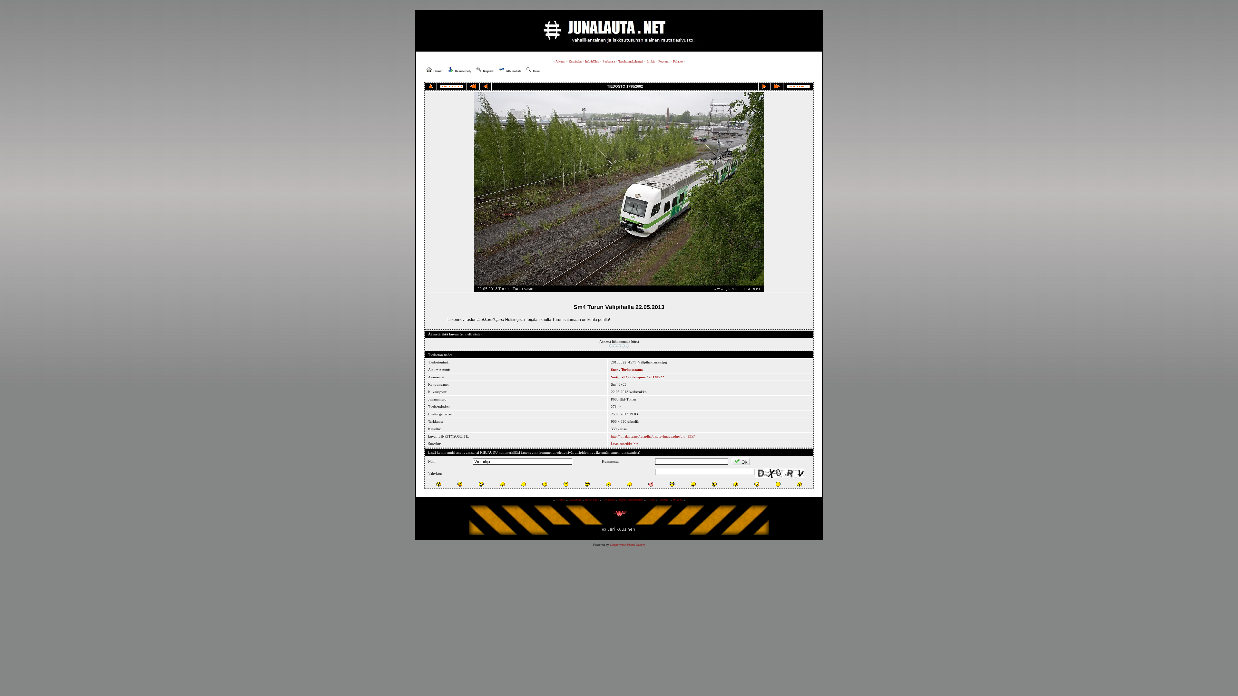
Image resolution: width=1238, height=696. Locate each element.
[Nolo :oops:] (650, 484)
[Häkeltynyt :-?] (629, 484)
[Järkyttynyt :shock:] (672, 484)
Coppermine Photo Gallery (627, 544)
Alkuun (560, 61)
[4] (623, 345)
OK (745, 462)
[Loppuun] (777, 86)
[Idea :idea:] (756, 484)
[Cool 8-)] (587, 484)
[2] (615, 345)
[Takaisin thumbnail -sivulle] (431, 86)
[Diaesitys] (798, 86)
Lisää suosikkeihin (624, 444)
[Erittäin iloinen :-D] (481, 484)
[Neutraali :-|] (523, 484)
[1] (611, 345)
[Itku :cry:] (566, 484)
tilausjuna (638, 377)
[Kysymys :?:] (799, 484)
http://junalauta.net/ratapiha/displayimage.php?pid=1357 (653, 436)
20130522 (656, 377)
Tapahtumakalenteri (630, 61)
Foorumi (664, 61)
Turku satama (632, 370)
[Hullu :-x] (693, 484)
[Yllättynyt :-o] (608, 484)
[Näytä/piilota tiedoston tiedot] (452, 86)
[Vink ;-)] (735, 484)
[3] (619, 345)
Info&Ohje (592, 61)
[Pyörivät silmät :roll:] (714, 484)
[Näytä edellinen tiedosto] (485, 86)
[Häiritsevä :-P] (459, 484)
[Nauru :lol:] (438, 484)
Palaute (678, 61)
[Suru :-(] (544, 484)
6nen (614, 370)
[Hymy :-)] (502, 484)
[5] (627, 345)
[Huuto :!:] (778, 484)
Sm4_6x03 (619, 377)
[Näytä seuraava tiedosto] (764, 86)
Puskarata (609, 61)
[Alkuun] (473, 86)
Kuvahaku (575, 61)
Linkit (651, 61)
